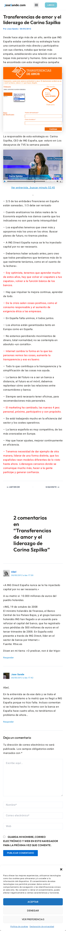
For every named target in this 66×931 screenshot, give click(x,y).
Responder (8, 657)
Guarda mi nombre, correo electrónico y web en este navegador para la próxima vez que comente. (30, 841)
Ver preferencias (33, 919)
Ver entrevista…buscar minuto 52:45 (33, 188)
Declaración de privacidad (42, 926)
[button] (61, 869)
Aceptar (33, 901)
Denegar (33, 910)
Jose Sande (17, 674)
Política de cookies (19, 926)
